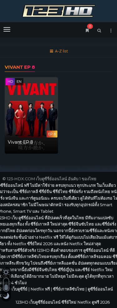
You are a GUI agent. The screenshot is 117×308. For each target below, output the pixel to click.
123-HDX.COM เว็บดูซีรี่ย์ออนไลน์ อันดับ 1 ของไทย (51, 178)
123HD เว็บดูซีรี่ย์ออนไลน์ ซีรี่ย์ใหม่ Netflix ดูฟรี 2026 (58, 10)
